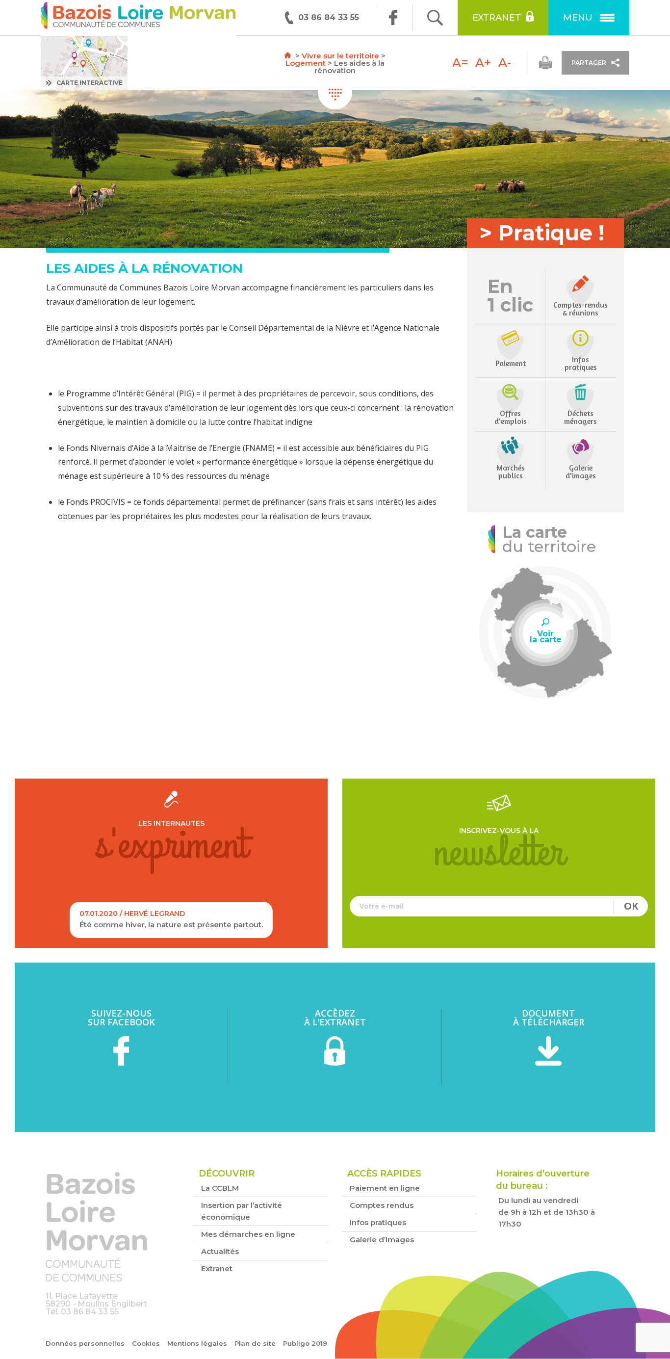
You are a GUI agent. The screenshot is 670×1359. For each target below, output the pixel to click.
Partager (588, 62)
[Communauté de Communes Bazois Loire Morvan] (138, 18)
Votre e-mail (499, 906)
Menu (578, 17)
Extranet (496, 17)
